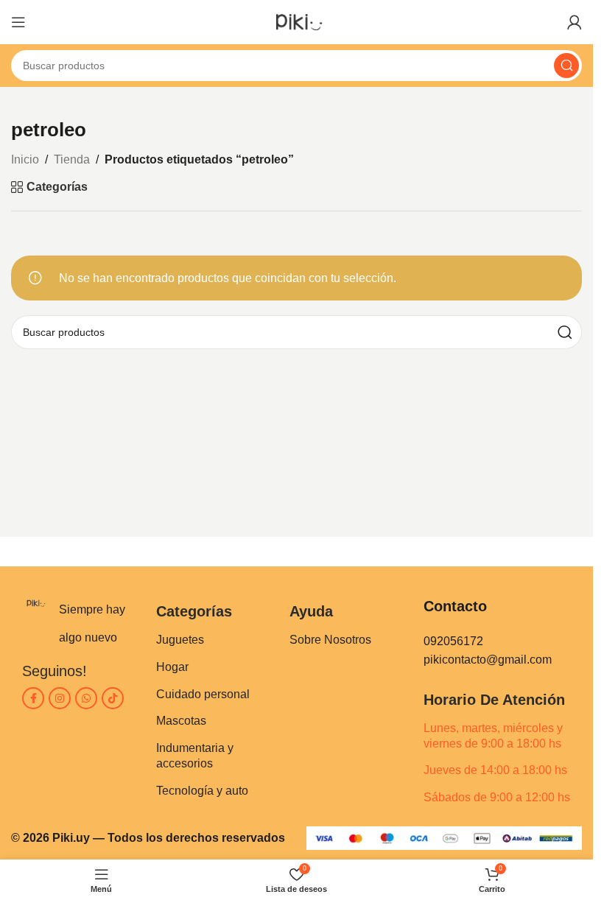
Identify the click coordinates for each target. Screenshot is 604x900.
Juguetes (180, 639)
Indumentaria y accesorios (194, 756)
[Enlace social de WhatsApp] (86, 698)
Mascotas (181, 720)
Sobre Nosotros (330, 639)
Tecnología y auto (202, 790)
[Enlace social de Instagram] (60, 698)
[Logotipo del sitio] (296, 21)
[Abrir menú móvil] (18, 22)
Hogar (172, 667)
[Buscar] (566, 65)
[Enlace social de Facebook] (33, 698)
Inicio (25, 159)
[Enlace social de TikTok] (113, 698)
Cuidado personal (203, 694)
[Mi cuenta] (574, 22)
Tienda (72, 159)
